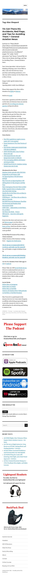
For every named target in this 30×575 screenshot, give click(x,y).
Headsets (5, 540)
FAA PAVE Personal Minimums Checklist (14, 201)
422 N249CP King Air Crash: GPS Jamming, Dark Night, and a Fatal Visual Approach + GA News (15, 457)
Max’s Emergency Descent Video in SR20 (14, 187)
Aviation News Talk (6, 570)
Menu (25, 5)
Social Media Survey (20, 268)
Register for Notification (14, 241)
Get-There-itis (20, 312)
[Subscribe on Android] (15, 383)
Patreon (18, 91)
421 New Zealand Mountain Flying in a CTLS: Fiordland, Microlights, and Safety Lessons (15, 463)
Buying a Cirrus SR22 (8, 566)
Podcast (10, 311)
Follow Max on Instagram (9, 284)
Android (8, 263)
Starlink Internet (7, 537)
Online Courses (6, 562)
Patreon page (8, 222)
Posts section (6, 226)
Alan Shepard (22, 311)
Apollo (3, 312)
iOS (3, 263)
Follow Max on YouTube (9, 288)
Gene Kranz (14, 312)
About (4, 555)
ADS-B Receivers (7, 544)
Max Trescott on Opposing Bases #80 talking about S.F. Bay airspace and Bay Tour (13, 183)
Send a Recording (7, 551)
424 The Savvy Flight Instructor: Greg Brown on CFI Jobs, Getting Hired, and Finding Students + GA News (15, 446)
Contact (4, 558)
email (10, 95)
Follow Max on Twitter (9, 286)
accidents (16, 311)
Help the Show (6, 547)
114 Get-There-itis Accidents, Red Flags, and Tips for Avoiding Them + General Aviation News (13, 34)
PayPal (12, 91)
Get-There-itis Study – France (11, 212)
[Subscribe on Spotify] (15, 371)
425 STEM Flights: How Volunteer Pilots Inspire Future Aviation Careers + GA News (15, 440)
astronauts (8, 312)
